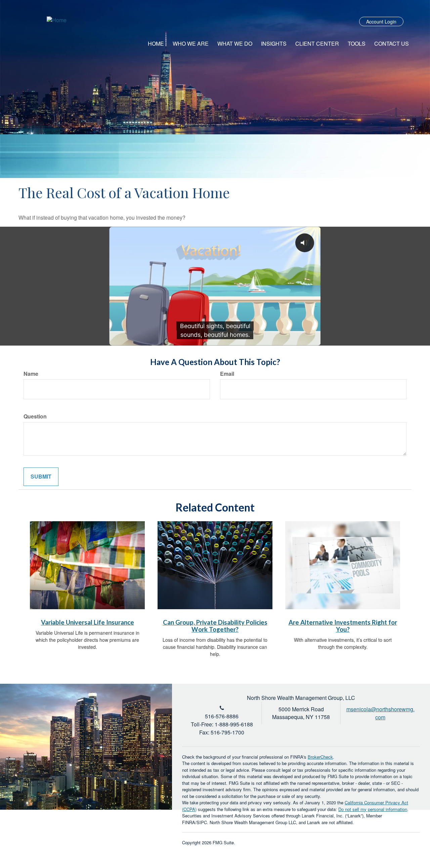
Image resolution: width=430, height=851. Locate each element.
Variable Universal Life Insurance (87, 622)
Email (227, 373)
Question (35, 416)
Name (31, 373)
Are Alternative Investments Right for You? (343, 626)
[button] (190, 43)
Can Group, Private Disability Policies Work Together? (215, 626)
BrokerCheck (320, 757)
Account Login (381, 21)
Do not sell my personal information (372, 809)
